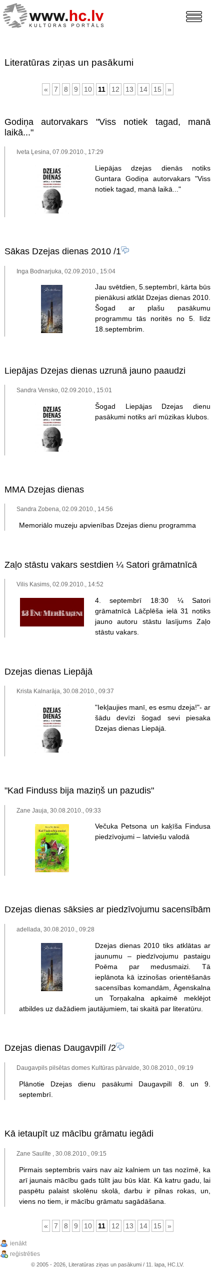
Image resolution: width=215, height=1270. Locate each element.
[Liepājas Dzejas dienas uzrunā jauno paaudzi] (52, 450)
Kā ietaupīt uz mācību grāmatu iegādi (79, 1134)
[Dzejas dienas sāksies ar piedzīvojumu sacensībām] (51, 989)
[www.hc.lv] (56, 14)
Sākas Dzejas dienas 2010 (57, 251)
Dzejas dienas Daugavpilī (55, 1048)
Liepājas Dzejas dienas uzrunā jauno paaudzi (95, 371)
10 (88, 89)
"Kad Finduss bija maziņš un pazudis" (79, 790)
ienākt (18, 1243)
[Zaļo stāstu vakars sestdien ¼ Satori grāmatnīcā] (52, 624)
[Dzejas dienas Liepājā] (52, 751)
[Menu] (194, 17)
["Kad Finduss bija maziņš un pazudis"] (52, 870)
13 (130, 89)
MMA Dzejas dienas (44, 490)
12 (116, 89)
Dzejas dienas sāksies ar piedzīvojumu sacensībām (107, 909)
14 (144, 89)
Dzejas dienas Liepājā (48, 672)
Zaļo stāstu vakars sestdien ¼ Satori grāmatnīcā (100, 565)
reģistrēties (25, 1253)
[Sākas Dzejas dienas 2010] (51, 331)
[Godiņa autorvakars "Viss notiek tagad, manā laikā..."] (52, 212)
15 (158, 89)
